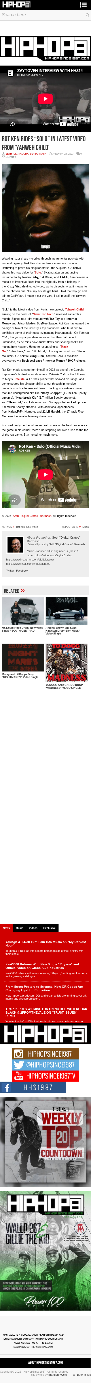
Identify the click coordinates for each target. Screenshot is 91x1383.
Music (85, 527)
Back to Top (84, 1374)
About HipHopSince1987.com (45, 1362)
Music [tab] (19, 928)
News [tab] (6, 928)
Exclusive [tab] (49, 928)
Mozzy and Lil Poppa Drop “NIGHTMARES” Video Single (20, 676)
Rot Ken (20, 527)
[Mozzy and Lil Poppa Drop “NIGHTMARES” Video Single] (23, 658)
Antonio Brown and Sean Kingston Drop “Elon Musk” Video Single (63, 630)
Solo (28, 527)
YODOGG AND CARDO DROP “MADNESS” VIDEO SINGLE (64, 686)
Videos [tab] (33, 928)
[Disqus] (45, 750)
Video (35, 527)
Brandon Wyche (58, 1374)
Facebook (22, 570)
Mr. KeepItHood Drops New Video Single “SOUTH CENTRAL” (22, 629)
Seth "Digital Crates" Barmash (26, 153)
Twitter (10, 570)
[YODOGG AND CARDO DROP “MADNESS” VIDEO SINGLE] (66, 663)
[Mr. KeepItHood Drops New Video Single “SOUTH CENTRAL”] (23, 611)
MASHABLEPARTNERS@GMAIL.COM (33, 1347)
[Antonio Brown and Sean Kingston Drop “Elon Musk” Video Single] (66, 611)
